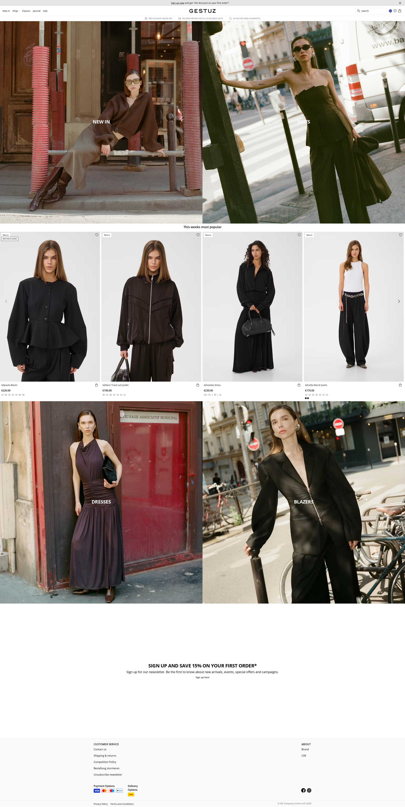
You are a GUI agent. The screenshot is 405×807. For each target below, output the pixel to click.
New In (6, 10)
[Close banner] (400, 3)
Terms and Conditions (122, 803)
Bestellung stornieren (106, 768)
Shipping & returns (105, 755)
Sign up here (202, 677)
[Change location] (390, 10)
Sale (45, 10)
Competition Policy (105, 762)
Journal (36, 10)
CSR (304, 755)
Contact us (100, 749)
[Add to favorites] (96, 234)
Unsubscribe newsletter (108, 774)
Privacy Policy (101, 803)
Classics (26, 10)
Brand (305, 749)
